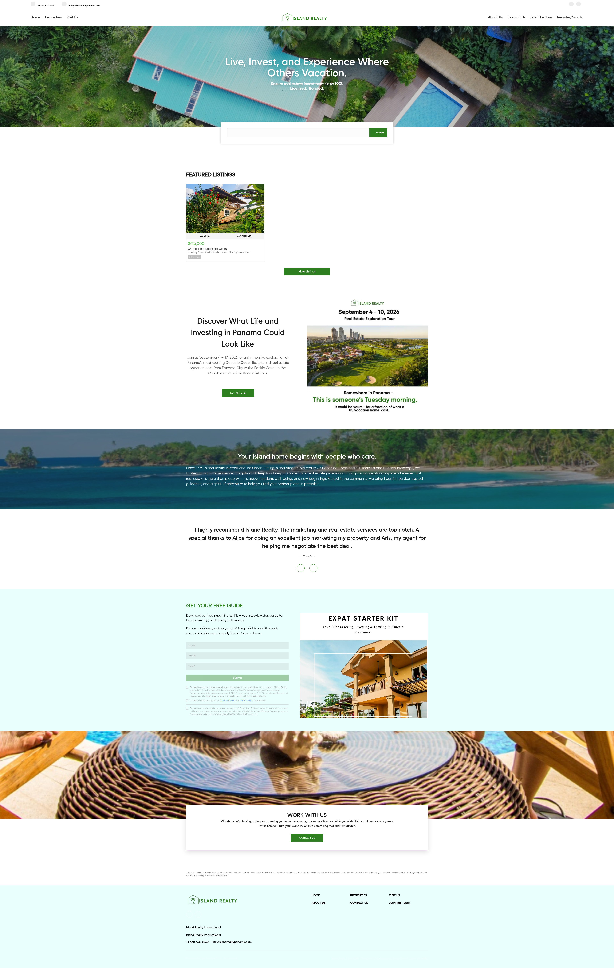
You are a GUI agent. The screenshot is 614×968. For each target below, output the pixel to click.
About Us (495, 17)
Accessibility (422, 958)
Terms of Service (229, 701)
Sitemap (412, 958)
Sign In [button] (577, 17)
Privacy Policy (246, 701)
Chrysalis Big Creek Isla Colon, (207, 248)
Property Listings (399, 958)
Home (35, 17)
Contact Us (517, 17)
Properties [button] (53, 17)
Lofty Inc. (201, 958)
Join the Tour (541, 17)
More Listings (307, 271)
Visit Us (72, 17)
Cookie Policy (366, 958)
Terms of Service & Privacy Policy (345, 958)
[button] (378, 132)
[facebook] (571, 5)
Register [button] (563, 17)
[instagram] (578, 5)
